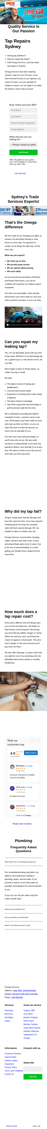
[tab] (23, 862)
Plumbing (9, 1010)
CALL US (36, 1126)
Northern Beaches (31, 1031)
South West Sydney (32, 1028)
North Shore (29, 1021)
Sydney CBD (29, 1010)
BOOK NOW (12, 1126)
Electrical (9, 1014)
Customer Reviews (13, 1053)
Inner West (28, 1014)
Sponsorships (10, 1057)
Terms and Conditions (14, 1071)
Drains (7, 1021)
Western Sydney (31, 1024)
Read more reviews (22, 824)
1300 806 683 (20, 173)
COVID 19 (9, 1074)
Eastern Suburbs (31, 1017)
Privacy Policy (11, 1067)
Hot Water (9, 1017)
